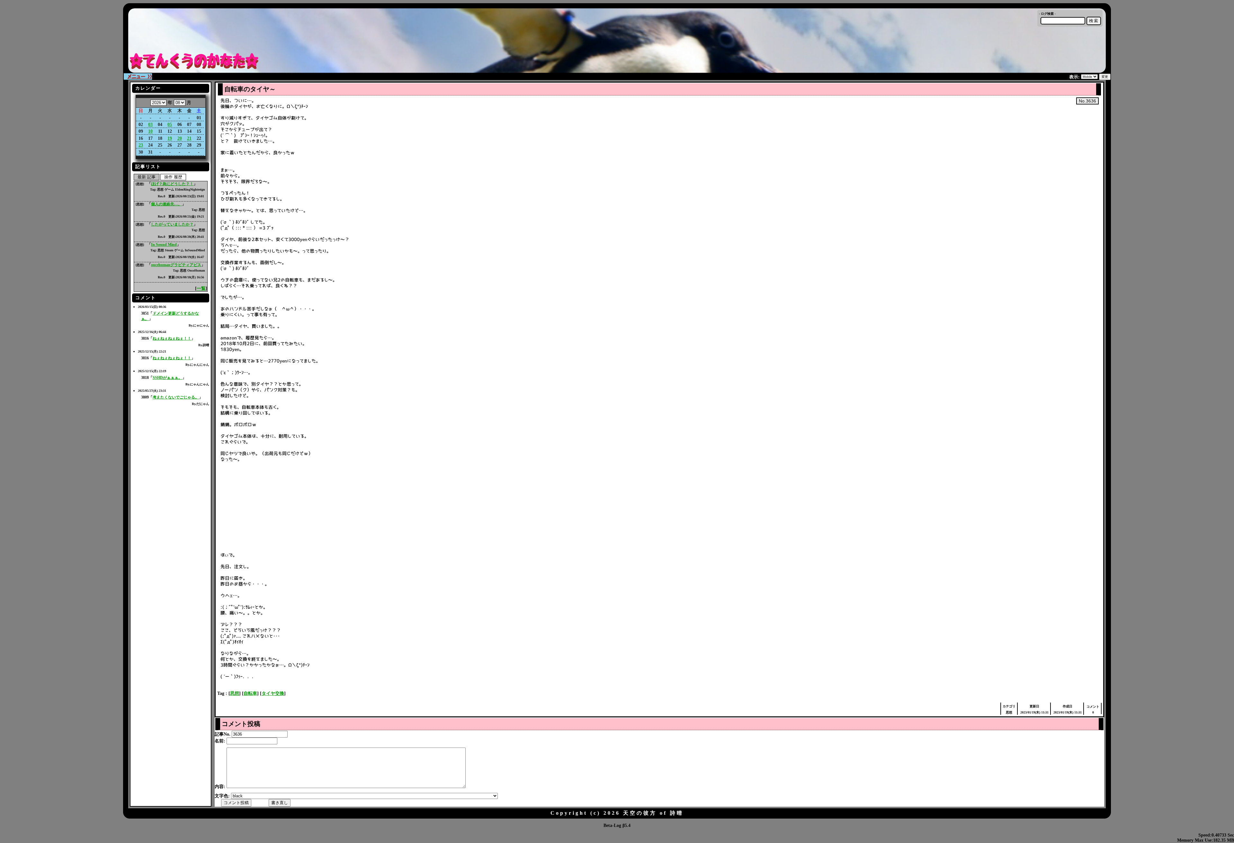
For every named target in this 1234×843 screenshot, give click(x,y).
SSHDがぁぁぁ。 (167, 377)
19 (169, 138)
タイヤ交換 (273, 693)
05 (169, 124)
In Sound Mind (164, 244)
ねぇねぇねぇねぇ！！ (172, 338)
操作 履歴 (173, 177)
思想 (234, 693)
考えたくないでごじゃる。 (176, 397)
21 (189, 138)
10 (150, 131)
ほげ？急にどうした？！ (172, 184)
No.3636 (1087, 100)
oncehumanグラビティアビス (176, 265)
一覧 (201, 288)
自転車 (250, 693)
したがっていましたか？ (172, 224)
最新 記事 (147, 177)
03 (150, 124)
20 (179, 138)
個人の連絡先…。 (166, 204)
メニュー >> (139, 76)
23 (141, 145)
